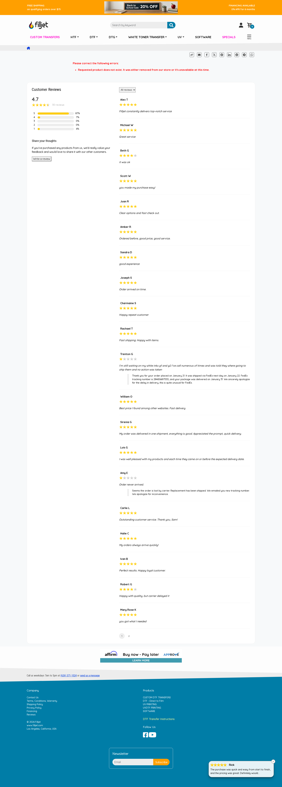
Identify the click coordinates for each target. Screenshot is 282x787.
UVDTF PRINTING (152, 707)
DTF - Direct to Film (153, 700)
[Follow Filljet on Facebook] (145, 734)
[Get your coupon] (141, 7)
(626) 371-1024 (69, 675)
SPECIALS (228, 37)
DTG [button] (112, 37)
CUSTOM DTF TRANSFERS (157, 697)
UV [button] (180, 37)
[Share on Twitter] (214, 54)
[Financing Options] (141, 657)
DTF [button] (92, 37)
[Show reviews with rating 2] (56, 125)
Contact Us (33, 697)
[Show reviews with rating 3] (56, 121)
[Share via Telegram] (244, 54)
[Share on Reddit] (237, 54)
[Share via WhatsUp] (251, 54)
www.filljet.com (35, 725)
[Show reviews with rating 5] (56, 113)
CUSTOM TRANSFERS (45, 37)
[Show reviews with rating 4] (56, 117)
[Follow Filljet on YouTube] (152, 734)
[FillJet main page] (38, 24)
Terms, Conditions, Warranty (42, 700)
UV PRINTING (150, 704)
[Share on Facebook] (207, 54)
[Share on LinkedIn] (229, 54)
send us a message (90, 675)
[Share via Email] (199, 54)
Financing (32, 711)
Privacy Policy (34, 707)
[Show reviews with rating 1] (56, 129)
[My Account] (241, 25)
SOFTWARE (203, 37)
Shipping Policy (35, 704)
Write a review (41, 158)
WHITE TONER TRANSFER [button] (146, 37)
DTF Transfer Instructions (159, 719)
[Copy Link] (192, 54)
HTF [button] (73, 37)
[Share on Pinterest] (221, 54)
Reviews (31, 714)
